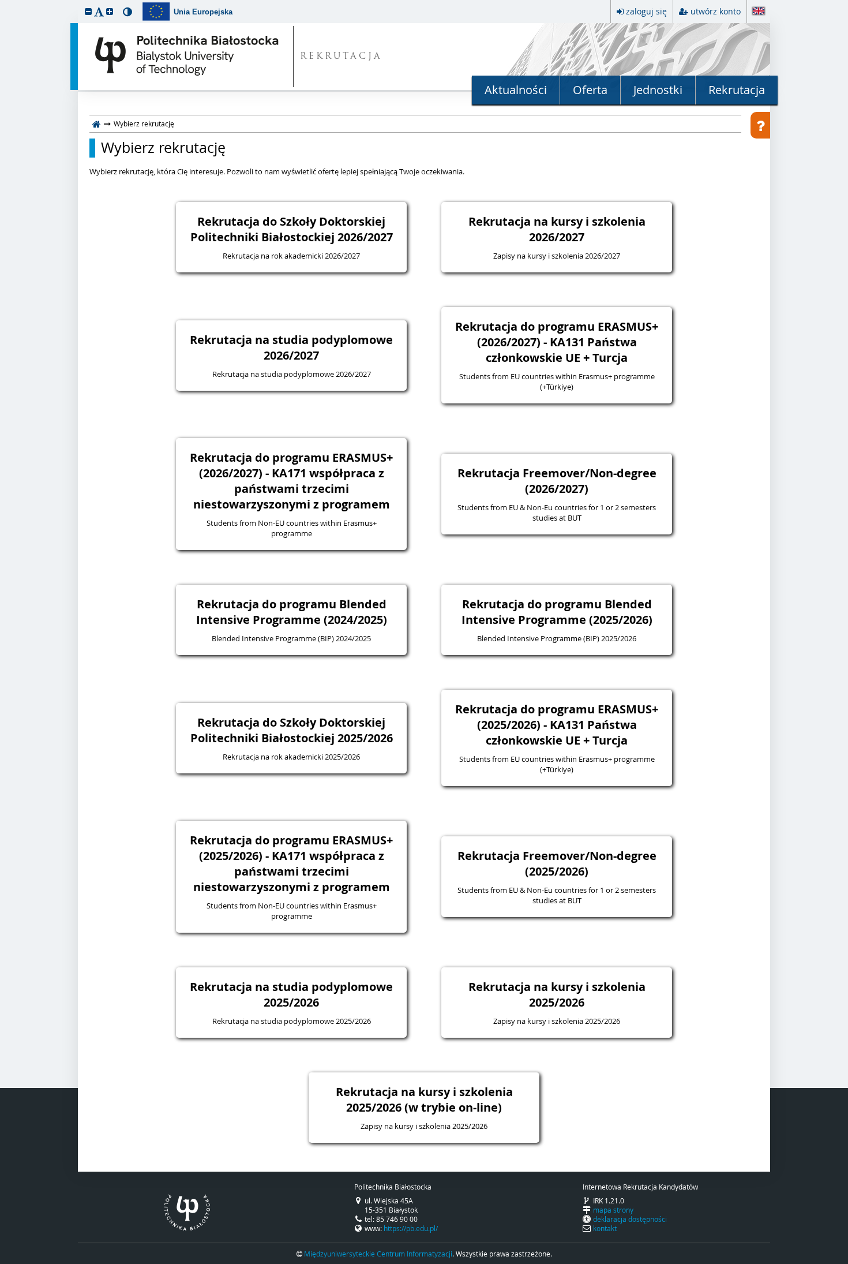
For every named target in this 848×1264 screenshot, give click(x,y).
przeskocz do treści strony (3, 3)
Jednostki (657, 90)
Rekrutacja (736, 90)
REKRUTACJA (341, 57)
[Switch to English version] (758, 12)
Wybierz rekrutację (163, 148)
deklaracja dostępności (630, 1219)
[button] (88, 11)
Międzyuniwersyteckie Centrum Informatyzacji (378, 1253)
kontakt (605, 1228)
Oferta (590, 90)
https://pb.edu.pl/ (411, 1228)
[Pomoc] (760, 125)
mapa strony (613, 1209)
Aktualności (516, 90)
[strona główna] (96, 123)
